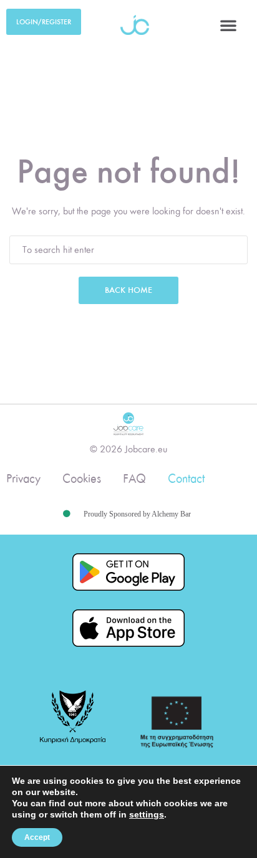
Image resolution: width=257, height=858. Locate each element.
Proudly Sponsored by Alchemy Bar (137, 514)
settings (146, 814)
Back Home (128, 290)
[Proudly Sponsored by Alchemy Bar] (66, 514)
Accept (37, 837)
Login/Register (43, 21)
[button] (228, 25)
